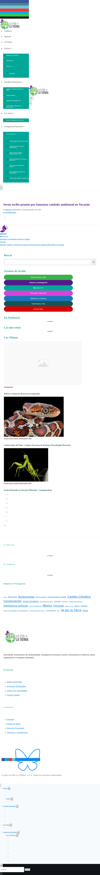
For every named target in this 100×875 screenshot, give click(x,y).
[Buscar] (94, 262)
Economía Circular (46, 601)
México (47, 605)
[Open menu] (31, 97)
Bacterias (12, 597)
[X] (14, 12)
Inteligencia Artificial (16, 605)
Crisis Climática (31, 601)
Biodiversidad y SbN (38, 277)
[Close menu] (0, 785)
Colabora (8, 31)
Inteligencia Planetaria (10, 832)
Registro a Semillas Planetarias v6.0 (14, 89)
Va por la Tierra (71, 610)
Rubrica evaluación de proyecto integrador (22, 394)
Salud (77, 606)
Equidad (57, 601)
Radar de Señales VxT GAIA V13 (15, 120)
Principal (58, 605)
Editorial (9, 210)
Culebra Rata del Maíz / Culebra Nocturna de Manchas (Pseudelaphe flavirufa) (37, 445)
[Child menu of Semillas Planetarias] (3, 86)
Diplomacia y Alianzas (38, 298)
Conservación (13, 601)
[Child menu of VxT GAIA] (3, 117)
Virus (85, 610)
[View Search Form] (1, 187)
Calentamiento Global (56, 597)
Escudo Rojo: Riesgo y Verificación (18, 178)
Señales (84, 606)
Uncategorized (8, 387)
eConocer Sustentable (16, 686)
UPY (58, 610)
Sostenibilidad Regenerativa (37, 610)
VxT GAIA (6, 825)
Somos (5, 788)
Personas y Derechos (38, 293)
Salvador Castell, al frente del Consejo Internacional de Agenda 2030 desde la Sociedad (32, 243)
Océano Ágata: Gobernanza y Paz (18, 141)
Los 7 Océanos (11, 835)
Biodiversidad (26, 596)
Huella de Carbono (76, 601)
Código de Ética (14, 724)
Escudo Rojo (38, 309)
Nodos (8, 798)
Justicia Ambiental (35, 606)
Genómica (65, 601)
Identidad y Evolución (12, 55)
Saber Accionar (69, 606)
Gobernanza (9, 60)
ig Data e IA (38, 288)
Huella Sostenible (14, 682)
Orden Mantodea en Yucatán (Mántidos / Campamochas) (28, 490)
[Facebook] (14, 1)
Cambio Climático (79, 596)
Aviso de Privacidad (15, 728)
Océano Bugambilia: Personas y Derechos (18, 159)
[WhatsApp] (14, 15)
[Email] (14, 17)
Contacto (8, 42)
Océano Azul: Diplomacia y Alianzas (16, 166)
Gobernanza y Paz (38, 304)
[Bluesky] (27, 759)
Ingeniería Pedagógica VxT (13, 100)
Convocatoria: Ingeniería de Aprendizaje (14, 106)
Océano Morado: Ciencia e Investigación (16, 147)
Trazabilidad (51, 610)
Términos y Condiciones (17, 733)
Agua (5, 597)
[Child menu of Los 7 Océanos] (6, 138)
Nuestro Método (10, 95)
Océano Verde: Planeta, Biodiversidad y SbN (15, 153)
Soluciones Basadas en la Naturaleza (16, 610)
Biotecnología (41, 597)
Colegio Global (13, 695)
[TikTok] (14, 7)
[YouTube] (14, 10)
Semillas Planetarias (9, 806)
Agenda (7, 37)
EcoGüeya (12, 73)
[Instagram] (14, 4)
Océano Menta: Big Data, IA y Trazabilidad (17, 172)
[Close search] (1, 865)
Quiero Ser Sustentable (17, 691)
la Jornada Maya (9, 212)
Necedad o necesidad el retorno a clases (15, 238)
